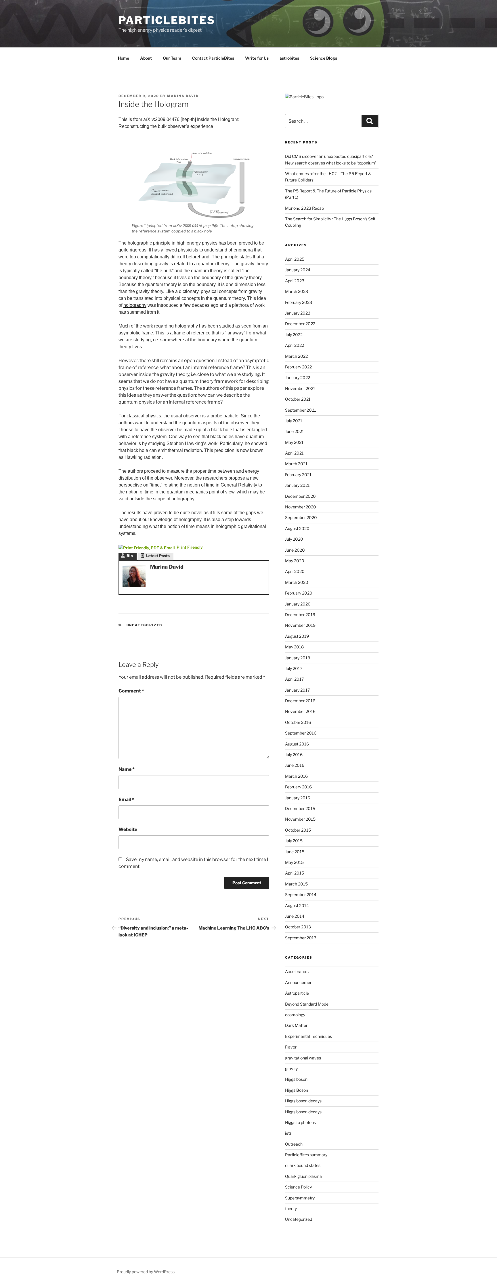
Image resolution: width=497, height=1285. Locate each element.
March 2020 (296, 582)
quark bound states (302, 1165)
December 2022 (300, 323)
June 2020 (295, 550)
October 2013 (298, 926)
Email (126, 799)
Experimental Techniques (308, 1036)
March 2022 (296, 356)
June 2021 (294, 431)
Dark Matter (296, 1025)
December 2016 (300, 700)
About (146, 58)
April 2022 (294, 345)
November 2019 (300, 625)
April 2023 (294, 280)
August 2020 (297, 528)
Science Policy (298, 1186)
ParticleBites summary (306, 1154)
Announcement (299, 982)
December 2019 (300, 614)
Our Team (172, 58)
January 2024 (297, 269)
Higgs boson (296, 1079)
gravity (291, 1068)
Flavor (291, 1046)
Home (123, 58)
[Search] (370, 121)
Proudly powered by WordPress (146, 1271)
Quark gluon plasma (303, 1176)
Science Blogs (323, 58)
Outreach (294, 1144)
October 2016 (298, 722)
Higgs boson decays (303, 1100)
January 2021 (297, 485)
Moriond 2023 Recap (304, 208)
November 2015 (300, 819)
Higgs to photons (300, 1122)
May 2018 (294, 646)
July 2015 (294, 840)
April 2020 (295, 571)
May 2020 (294, 560)
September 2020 (301, 517)
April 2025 (294, 259)
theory (291, 1208)
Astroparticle (297, 993)
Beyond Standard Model (307, 1004)
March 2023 (296, 291)
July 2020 (294, 539)
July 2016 (294, 754)
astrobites (289, 58)
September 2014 (300, 894)
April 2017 (294, 679)
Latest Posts (158, 555)
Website (127, 829)
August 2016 (297, 743)
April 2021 (294, 453)
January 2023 (297, 313)
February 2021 (298, 474)
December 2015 (300, 808)
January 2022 (297, 377)
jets (288, 1133)
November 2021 (300, 388)
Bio (130, 555)
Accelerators (297, 971)
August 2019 (297, 636)
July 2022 (294, 334)
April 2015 (294, 872)
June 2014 (294, 916)
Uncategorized (145, 625)
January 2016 (297, 797)
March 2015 (296, 883)
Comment (131, 691)
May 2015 (294, 862)
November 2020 (300, 506)
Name (126, 769)
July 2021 (293, 420)
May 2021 (294, 442)
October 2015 (298, 830)
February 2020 (298, 593)
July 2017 (293, 668)
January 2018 (297, 657)
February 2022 (298, 366)
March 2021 (296, 463)
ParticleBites (166, 20)
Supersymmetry (300, 1197)
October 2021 (298, 399)
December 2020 (300, 496)
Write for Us (257, 58)
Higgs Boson (296, 1090)
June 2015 (294, 851)
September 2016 (300, 732)
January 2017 (297, 690)
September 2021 (300, 410)
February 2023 (298, 302)
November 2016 (300, 711)
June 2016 (294, 765)
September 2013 (300, 937)
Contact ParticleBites (213, 58)
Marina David (183, 96)
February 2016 (298, 786)
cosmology (295, 1014)
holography (134, 305)
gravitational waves (303, 1057)
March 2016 (296, 776)
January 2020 (298, 603)
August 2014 (297, 905)
